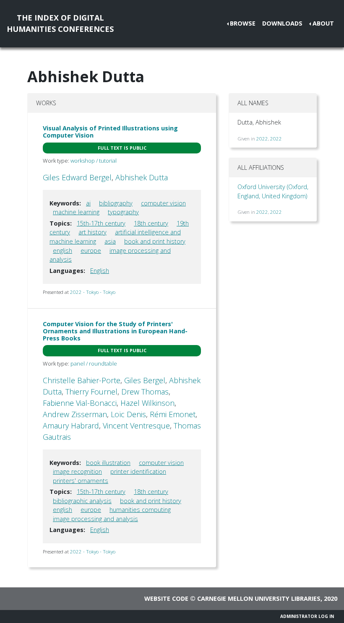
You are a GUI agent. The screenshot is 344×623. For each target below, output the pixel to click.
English (99, 271)
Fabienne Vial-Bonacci (80, 403)
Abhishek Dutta (141, 177)
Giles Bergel (144, 380)
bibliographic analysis (82, 501)
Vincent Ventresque (136, 426)
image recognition (77, 471)
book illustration (108, 463)
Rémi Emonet (172, 414)
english (62, 250)
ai (88, 203)
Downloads (282, 23)
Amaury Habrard (71, 426)
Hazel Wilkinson (147, 403)
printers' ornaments (80, 481)
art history (92, 232)
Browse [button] (242, 23)
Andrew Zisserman (75, 414)
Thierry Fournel (91, 392)
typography (123, 212)
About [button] (323, 23)
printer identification (138, 471)
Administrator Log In (307, 616)
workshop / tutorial (93, 160)
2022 (262, 138)
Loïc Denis (128, 414)
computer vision (163, 203)
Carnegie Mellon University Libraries (259, 598)
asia (110, 241)
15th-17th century (101, 223)
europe (91, 250)
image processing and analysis (95, 519)
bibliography (116, 203)
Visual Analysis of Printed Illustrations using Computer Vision (110, 131)
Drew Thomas (145, 392)
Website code (166, 598)
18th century (151, 223)
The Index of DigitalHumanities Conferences (60, 23)
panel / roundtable (93, 363)
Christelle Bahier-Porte (81, 380)
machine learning (76, 212)
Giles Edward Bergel (77, 177)
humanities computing (140, 510)
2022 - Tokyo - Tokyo (92, 292)
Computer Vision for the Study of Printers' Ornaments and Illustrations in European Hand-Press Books (115, 331)
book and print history (154, 241)
